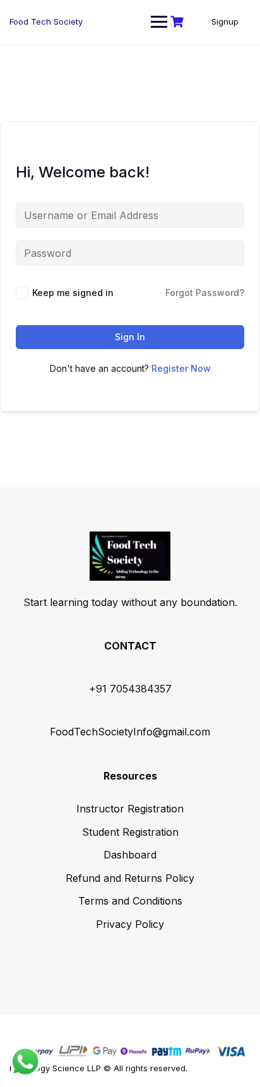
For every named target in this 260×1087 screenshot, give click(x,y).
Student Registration (130, 832)
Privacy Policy (130, 924)
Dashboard (130, 854)
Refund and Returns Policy (130, 878)
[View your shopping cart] (178, 22)
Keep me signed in (73, 292)
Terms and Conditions (130, 900)
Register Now (181, 368)
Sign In (130, 336)
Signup (225, 21)
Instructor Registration (130, 808)
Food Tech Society (46, 21)
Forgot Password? (204, 292)
